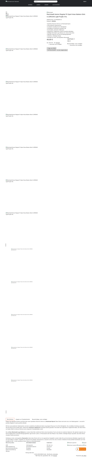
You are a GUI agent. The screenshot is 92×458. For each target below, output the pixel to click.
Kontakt (48, 448)
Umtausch (28, 449)
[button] (84, 1)
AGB (7, 445)
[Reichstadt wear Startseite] (12, 1)
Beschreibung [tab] (10, 419)
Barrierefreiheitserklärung (11, 448)
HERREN (54, 21)
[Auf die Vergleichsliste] (6, 14)
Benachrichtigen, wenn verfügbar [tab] (39, 419)
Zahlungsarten (29, 445)
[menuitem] (30, 5)
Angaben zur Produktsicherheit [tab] (23, 419)
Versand (58, 42)
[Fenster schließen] (6, 12)
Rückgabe (28, 448)
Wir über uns (50, 445)
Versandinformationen (31, 446)
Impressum (49, 446)
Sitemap (7, 451)
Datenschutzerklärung (11, 449)
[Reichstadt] (66, 12)
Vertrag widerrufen (30, 452)
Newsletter (49, 449)
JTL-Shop (84, 455)
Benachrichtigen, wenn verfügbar (74, 43)
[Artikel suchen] (56, 1)
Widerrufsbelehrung (10, 446)
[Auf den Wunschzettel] (7, 14)
